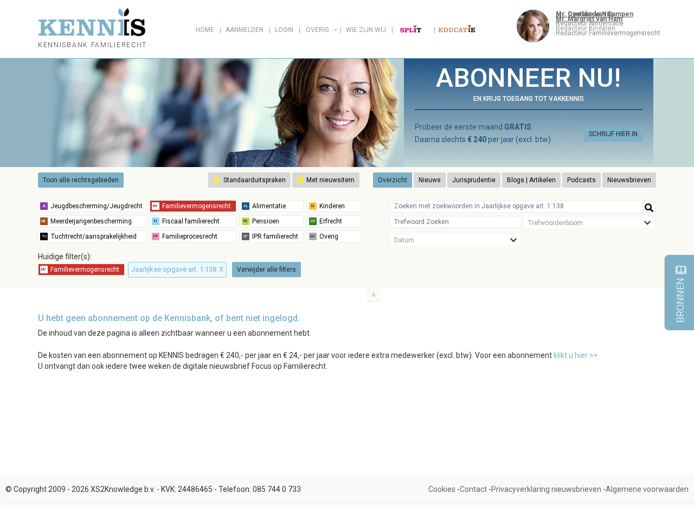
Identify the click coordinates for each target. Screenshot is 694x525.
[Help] (649, 207)
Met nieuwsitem (330, 180)
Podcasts (581, 180)
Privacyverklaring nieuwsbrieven (546, 489)
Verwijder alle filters (266, 269)
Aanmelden (245, 30)
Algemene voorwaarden (647, 489)
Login (284, 30)
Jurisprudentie (474, 180)
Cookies (441, 489)
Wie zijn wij (366, 30)
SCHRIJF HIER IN (613, 134)
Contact (473, 489)
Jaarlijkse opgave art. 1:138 (177, 269)
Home (205, 30)
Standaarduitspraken (254, 180)
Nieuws (430, 180)
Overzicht (392, 180)
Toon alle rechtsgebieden (81, 180)
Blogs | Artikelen (531, 180)
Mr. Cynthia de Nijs (585, 14)
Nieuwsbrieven (629, 180)
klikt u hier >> (576, 355)
